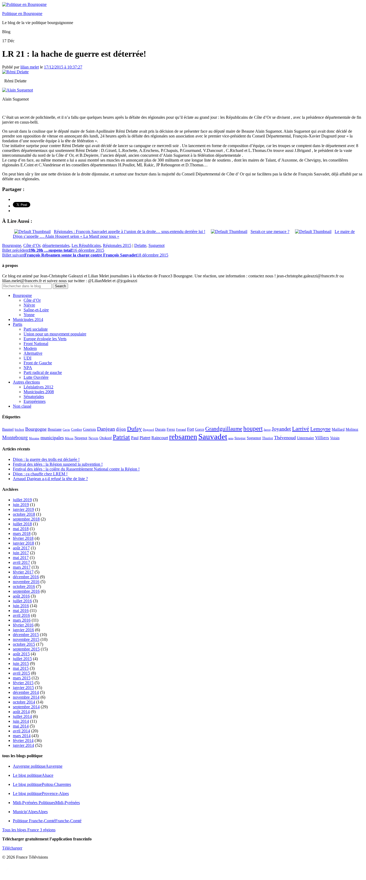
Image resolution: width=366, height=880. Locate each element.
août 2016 (21, 596)
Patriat (121, 437)
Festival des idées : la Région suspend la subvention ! (58, 464)
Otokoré (105, 438)
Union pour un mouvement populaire (55, 334)
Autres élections (26, 382)
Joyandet (281, 429)
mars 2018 (22, 533)
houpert (253, 428)
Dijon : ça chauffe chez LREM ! (40, 474)
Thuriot (267, 438)
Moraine (34, 438)
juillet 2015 (22, 658)
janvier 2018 (23, 543)
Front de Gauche (38, 363)
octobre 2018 (24, 514)
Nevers (93, 438)
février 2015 (23, 682)
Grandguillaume (223, 429)
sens (230, 438)
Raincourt (159, 437)
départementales (55, 245)
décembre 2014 (26, 692)
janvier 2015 (23, 687)
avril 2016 (21, 615)
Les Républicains (86, 245)
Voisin (334, 438)
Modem (30, 348)
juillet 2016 (22, 601)
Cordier (76, 429)
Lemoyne (320, 429)
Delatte (140, 245)
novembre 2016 (26, 581)
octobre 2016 (24, 586)
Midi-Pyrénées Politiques (46, 802)
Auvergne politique (37, 766)
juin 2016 (21, 605)
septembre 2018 (26, 519)
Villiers (322, 437)
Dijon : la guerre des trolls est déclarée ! (46, 459)
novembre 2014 (26, 697)
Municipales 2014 (28, 319)
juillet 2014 (22, 716)
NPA (28, 367)
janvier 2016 (23, 630)
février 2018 (23, 538)
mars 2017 (22, 567)
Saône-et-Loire (36, 310)
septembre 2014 (26, 707)
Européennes (35, 401)
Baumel (8, 429)
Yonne (29, 314)
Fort (190, 429)
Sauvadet (212, 436)
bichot (19, 429)
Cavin (66, 429)
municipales (52, 437)
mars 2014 (22, 735)
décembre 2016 (26, 577)
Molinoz (352, 429)
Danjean (106, 429)
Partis (17, 324)
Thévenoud (285, 437)
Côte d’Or (31, 245)
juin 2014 (21, 721)
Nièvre (29, 305)
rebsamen (183, 437)
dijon (121, 429)
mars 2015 (22, 678)
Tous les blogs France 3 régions (28, 830)
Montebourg (15, 437)
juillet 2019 (22, 500)
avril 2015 (21, 673)
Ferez (171, 429)
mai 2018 (21, 528)
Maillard (338, 429)
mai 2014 (21, 726)
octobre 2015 (24, 644)
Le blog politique (33, 775)
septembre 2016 (26, 591)
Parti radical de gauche (43, 372)
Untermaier (305, 438)
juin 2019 (21, 504)
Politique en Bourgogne (22, 13)
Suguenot (156, 245)
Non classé (22, 406)
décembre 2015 (26, 634)
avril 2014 (21, 731)
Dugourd (148, 429)
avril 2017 (21, 562)
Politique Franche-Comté (47, 820)
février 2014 (23, 740)
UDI (27, 358)
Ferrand (181, 429)
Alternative (33, 353)
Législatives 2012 (38, 387)
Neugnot (80, 438)
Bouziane (55, 429)
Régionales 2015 (117, 245)
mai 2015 (21, 668)
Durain (160, 429)
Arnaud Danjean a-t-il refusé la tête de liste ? (50, 478)
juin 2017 (21, 552)
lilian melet (29, 67)
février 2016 (23, 625)
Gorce (199, 429)
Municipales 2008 (39, 391)
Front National (36, 343)
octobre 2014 (24, 702)
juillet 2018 (22, 524)
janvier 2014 (23, 745)
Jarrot (267, 429)
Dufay (134, 429)
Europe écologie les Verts (45, 338)
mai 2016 (21, 610)
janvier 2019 (23, 509)
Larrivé (300, 428)
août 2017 (21, 548)
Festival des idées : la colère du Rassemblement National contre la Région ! (76, 469)
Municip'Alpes (30, 811)
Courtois (89, 429)
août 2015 (21, 654)
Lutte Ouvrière (36, 377)
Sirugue (240, 438)
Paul (135, 437)
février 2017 (23, 572)
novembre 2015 (26, 639)
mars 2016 (22, 620)
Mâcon (69, 438)
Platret (145, 437)
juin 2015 (21, 663)
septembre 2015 (26, 649)
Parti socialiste (36, 329)
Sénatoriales (34, 396)
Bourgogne (11, 245)
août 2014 (21, 711)
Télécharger (12, 848)
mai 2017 (21, 557)
